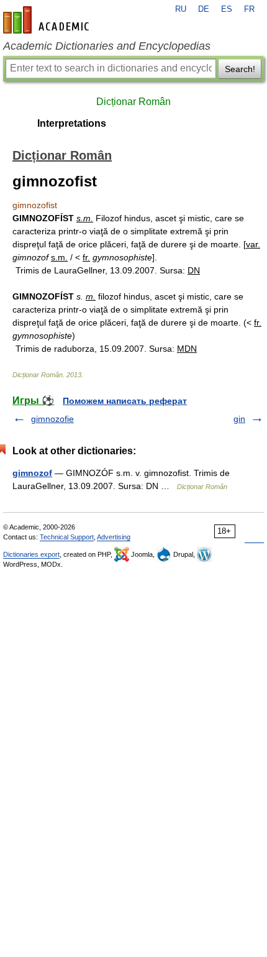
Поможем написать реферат (125, 401)
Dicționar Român (133, 101)
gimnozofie (52, 419)
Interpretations (71, 123)
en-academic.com (48, 20)
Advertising (113, 537)
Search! (240, 69)
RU (180, 9)
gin (239, 419)
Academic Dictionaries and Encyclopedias (106, 46)
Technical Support (67, 537)
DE (203, 9)
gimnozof (32, 473)
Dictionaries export (31, 554)
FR (249, 9)
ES (226, 9)
